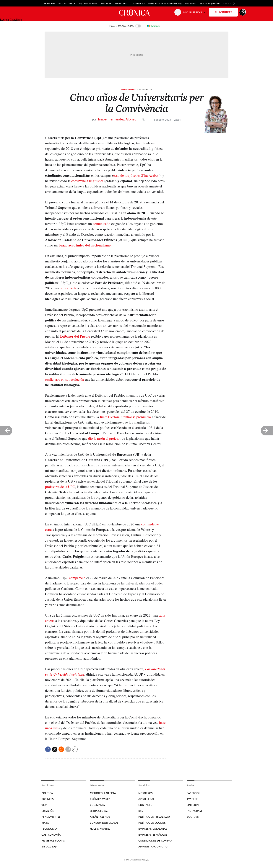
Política (47, 793)
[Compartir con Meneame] (61, 749)
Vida (44, 805)
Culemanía (97, 805)
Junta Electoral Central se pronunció (125, 416)
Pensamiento (128, 89)
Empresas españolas (152, 834)
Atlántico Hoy (100, 816)
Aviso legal (146, 799)
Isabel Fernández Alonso (117, 119)
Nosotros (145, 793)
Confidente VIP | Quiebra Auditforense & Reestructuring (156, 3)
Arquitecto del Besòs (88, 3)
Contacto (145, 805)
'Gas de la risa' (121, 3)
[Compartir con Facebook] (48, 749)
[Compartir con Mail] (68, 749)
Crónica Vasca (100, 799)
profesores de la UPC (60, 486)
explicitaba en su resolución (64, 379)
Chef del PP (106, 3)
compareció (77, 577)
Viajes (45, 822)
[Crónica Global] (136, 12)
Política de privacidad (154, 816)
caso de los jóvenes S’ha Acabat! (136, 175)
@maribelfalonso (143, 119)
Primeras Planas (53, 840)
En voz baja (49, 846)
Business (47, 799)
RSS (140, 811)
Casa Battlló (190, 3)
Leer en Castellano (11, 19)
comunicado (101, 223)
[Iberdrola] (153, 26)
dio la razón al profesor (104, 438)
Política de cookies (152, 822)
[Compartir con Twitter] (54, 749)
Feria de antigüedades (210, 3)
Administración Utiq (153, 846)
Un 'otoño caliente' (66, 3)
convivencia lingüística (87, 180)
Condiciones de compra (155, 840)
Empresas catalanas (152, 828)
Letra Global (99, 811)
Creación (47, 811)
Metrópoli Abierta (103, 793)
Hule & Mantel (100, 828)
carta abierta (68, 288)
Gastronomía (51, 834)
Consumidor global (104, 822)
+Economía (49, 828)
